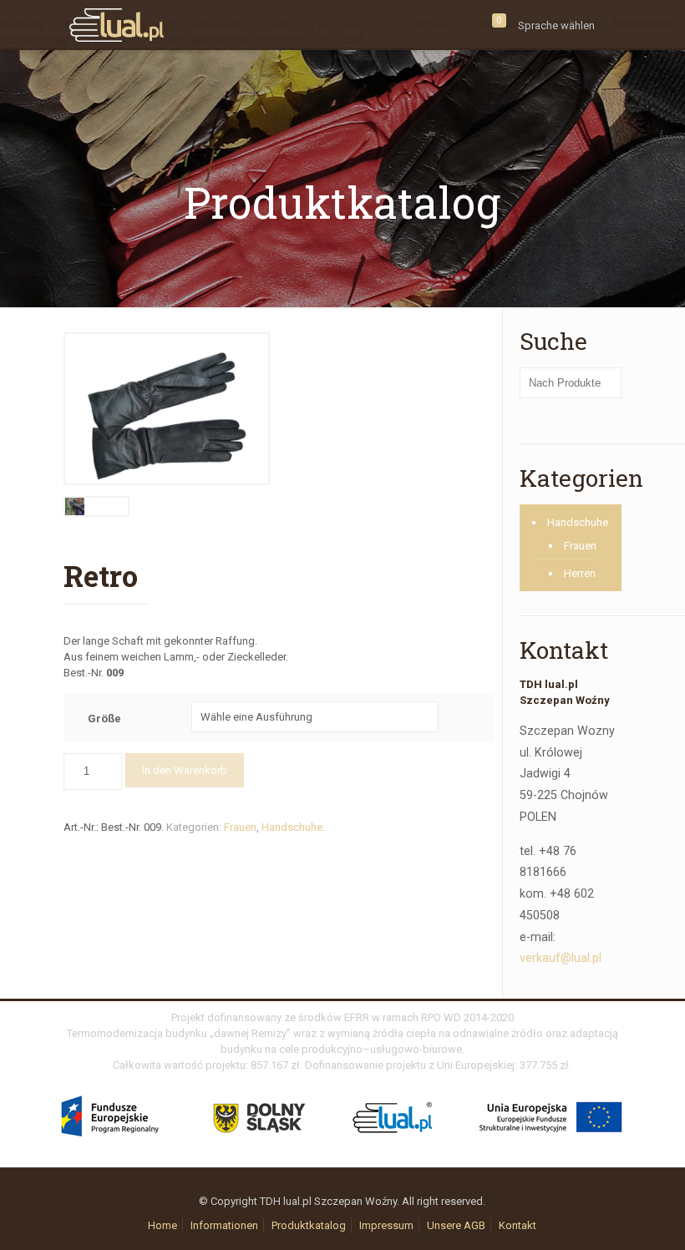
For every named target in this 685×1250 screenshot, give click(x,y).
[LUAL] (116, 25)
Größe (104, 718)
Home (162, 1225)
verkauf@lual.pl (560, 957)
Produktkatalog (308, 1225)
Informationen (224, 1225)
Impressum (386, 1225)
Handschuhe (291, 827)
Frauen (240, 827)
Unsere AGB (456, 1225)
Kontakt (517, 1225)
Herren (580, 573)
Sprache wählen (556, 25)
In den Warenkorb (184, 770)
